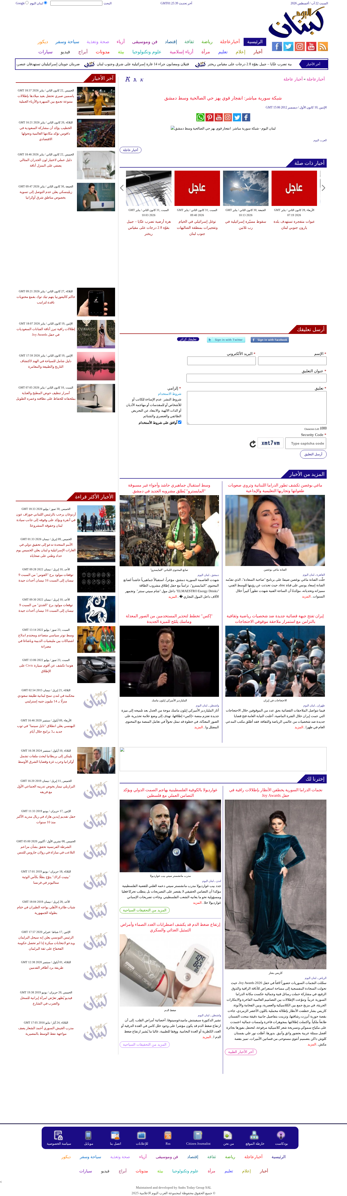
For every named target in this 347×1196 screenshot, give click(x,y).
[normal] (134, 79)
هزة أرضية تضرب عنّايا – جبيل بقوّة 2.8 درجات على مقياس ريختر (278, 64)
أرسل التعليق (313, 454)
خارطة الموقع (255, 1143)
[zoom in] (127, 79)
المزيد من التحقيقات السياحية (144, 910)
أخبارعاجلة (316, 79)
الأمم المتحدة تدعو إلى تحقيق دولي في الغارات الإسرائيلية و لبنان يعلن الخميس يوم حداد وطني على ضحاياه (46, 550)
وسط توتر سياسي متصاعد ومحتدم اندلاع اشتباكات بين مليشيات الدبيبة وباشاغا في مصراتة (46, 640)
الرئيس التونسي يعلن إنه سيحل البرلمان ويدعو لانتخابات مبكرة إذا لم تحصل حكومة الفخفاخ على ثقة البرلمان (46, 942)
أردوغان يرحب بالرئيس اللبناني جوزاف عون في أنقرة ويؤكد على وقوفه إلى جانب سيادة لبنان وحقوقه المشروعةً (46, 519)
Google (20, 3)
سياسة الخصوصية (59, 1143)
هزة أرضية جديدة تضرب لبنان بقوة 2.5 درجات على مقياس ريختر (294, 228)
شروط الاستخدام (169, 394)
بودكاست (281, 1143)
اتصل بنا (115, 1143)
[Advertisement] (140, 22)
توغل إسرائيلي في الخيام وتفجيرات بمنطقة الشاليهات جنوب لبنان (148, 228)
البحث (108, 3)
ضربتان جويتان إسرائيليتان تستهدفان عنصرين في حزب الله (58, 64)
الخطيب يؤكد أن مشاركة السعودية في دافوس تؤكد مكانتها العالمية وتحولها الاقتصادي (46, 133)
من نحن (228, 1143)
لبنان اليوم (36, 3)
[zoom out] (141, 79)
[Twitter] (226, 342)
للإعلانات (142, 1143)
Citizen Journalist (198, 1143)
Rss (168, 1143)
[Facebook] (269, 342)
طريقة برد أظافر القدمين (46, 967)
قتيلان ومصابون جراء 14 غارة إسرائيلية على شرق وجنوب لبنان (165, 64)
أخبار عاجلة (293, 79)
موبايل (89, 1143)
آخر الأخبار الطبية (241, 1052)
